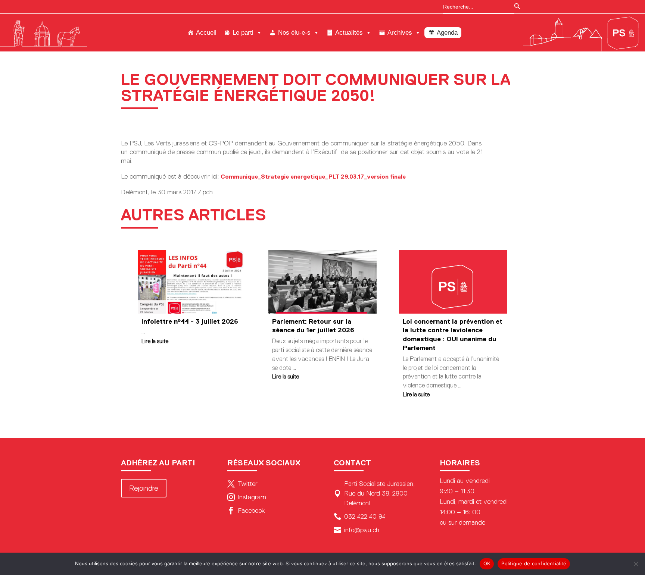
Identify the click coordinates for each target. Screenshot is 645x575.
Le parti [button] (243, 32)
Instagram (246, 497)
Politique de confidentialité (533, 563)
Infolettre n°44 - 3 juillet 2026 (189, 321)
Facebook (246, 510)
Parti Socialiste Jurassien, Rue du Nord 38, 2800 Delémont (374, 493)
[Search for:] (475, 6)
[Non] (635, 564)
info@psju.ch (356, 530)
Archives (399, 32)
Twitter (242, 483)
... (143, 332)
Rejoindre (143, 488)
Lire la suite (154, 341)
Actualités (349, 32)
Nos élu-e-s (294, 32)
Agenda (447, 32)
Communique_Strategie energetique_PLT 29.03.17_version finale (313, 176)
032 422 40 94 (360, 516)
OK (486, 563)
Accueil (206, 32)
